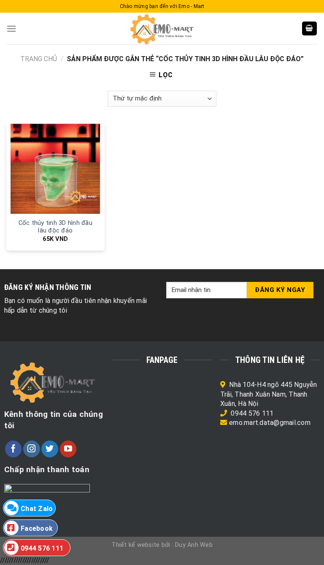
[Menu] (11, 28)
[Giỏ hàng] (309, 28)
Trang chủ (38, 59)
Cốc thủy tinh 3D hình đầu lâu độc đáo (55, 227)
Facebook (37, 528)
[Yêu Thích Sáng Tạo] (162, 28)
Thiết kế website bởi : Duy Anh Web (162, 545)
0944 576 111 (252, 413)
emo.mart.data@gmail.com (269, 423)
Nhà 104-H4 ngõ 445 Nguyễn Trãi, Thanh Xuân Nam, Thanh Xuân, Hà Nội (268, 394)
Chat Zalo (37, 509)
